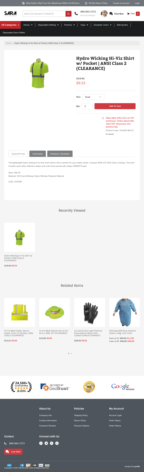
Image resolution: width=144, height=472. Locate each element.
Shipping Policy (81, 415)
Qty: (78, 106)
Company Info (45, 415)
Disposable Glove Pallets (14, 32)
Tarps (82, 26)
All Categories (8, 26)
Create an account (121, 3)
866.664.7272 (88, 11)
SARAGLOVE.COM (25, 468)
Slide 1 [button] (68, 353)
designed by (132, 467)
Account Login (115, 415)
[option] (39, 73)
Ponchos (67, 26)
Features (37, 154)
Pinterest (51, 443)
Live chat (15, 452)
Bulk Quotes (122, 25)
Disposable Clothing (45, 26)
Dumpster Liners (100, 26)
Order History (115, 426)
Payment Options (81, 426)
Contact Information (48, 420)
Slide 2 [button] (71, 353)
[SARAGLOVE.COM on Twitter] (46, 443)
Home (8, 43)
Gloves (25, 26)
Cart (134, 13)
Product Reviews (59, 154)
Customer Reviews (47, 426)
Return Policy (80, 420)
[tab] (68, 353)
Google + (57, 443)
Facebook (41, 443)
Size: (78, 97)
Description (18, 154)
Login (137, 3)
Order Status (115, 420)
